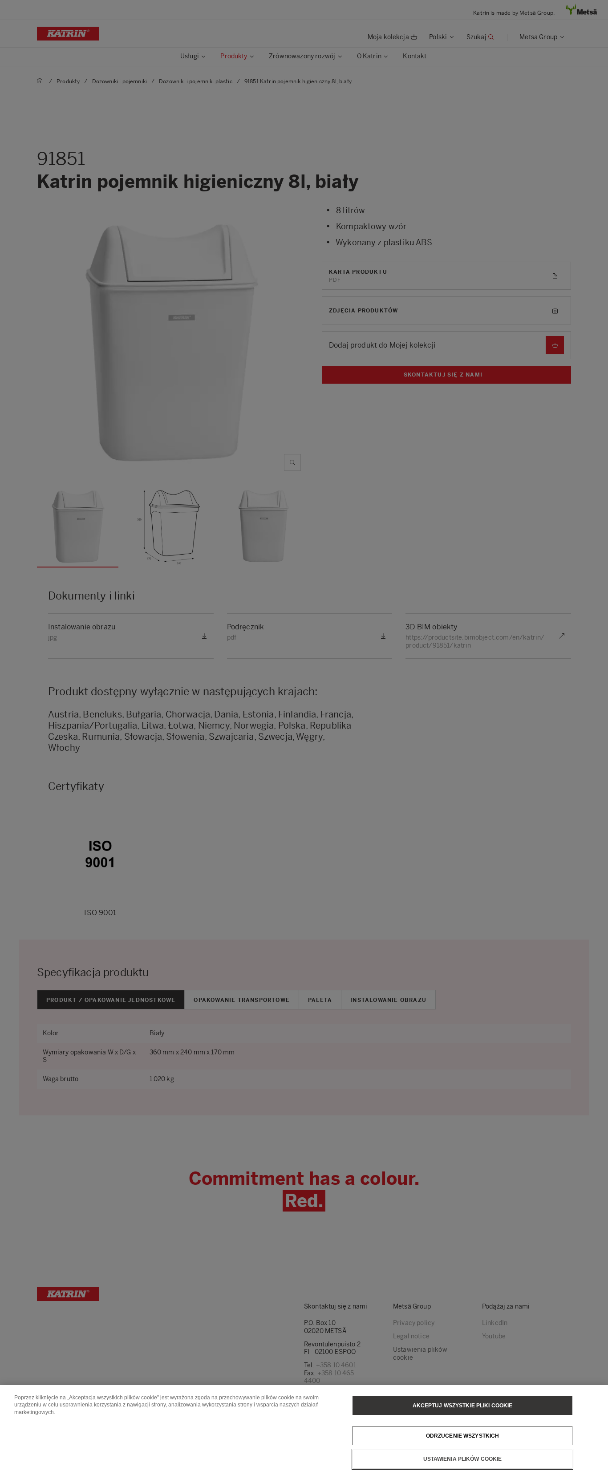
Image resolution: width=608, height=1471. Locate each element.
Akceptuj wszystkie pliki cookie (463, 1405)
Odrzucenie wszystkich (462, 1435)
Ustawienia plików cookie (462, 1459)
